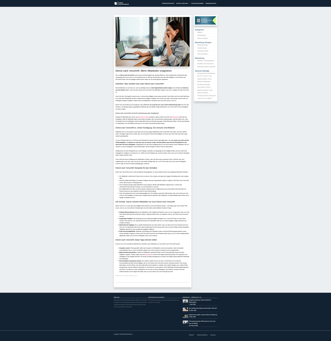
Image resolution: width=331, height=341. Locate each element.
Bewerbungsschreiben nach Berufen (206, 66)
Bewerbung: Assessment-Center (205, 63)
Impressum (213, 335)
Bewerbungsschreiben (202, 51)
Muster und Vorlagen (202, 38)
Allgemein (199, 32)
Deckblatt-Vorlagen (202, 48)
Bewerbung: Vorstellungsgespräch (205, 60)
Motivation (148, 254)
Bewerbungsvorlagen (202, 45)
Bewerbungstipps (201, 35)
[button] (188, 3)
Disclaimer (191, 335)
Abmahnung (175, 117)
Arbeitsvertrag (144, 117)
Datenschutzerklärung (202, 335)
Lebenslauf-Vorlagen (202, 54)
